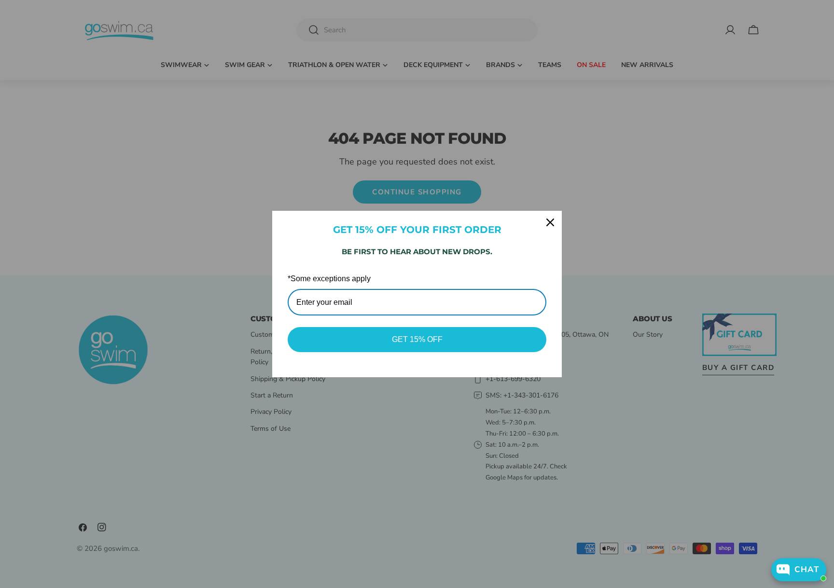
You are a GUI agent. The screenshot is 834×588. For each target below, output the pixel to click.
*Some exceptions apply (329, 278)
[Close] (550, 222)
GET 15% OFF (417, 339)
